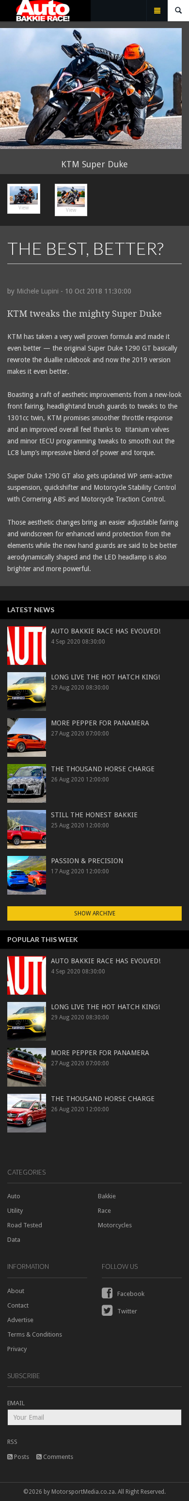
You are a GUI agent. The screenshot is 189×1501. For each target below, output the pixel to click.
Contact (18, 1305)
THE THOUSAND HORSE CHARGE (103, 769)
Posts (21, 1456)
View (23, 207)
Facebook (130, 1293)
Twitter (126, 1311)
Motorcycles (115, 1225)
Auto (13, 1196)
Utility (15, 1210)
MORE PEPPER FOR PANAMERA (100, 723)
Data (13, 1239)
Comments (57, 1456)
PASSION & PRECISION (87, 861)
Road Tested (24, 1225)
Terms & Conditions (34, 1334)
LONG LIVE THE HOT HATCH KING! (105, 677)
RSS (12, 1441)
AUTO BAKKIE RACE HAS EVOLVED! (105, 631)
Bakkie (107, 1196)
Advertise (20, 1320)
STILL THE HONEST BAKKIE (94, 815)
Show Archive (94, 913)
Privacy (17, 1349)
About (15, 1291)
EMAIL (16, 1403)
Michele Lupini (37, 291)
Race (104, 1210)
